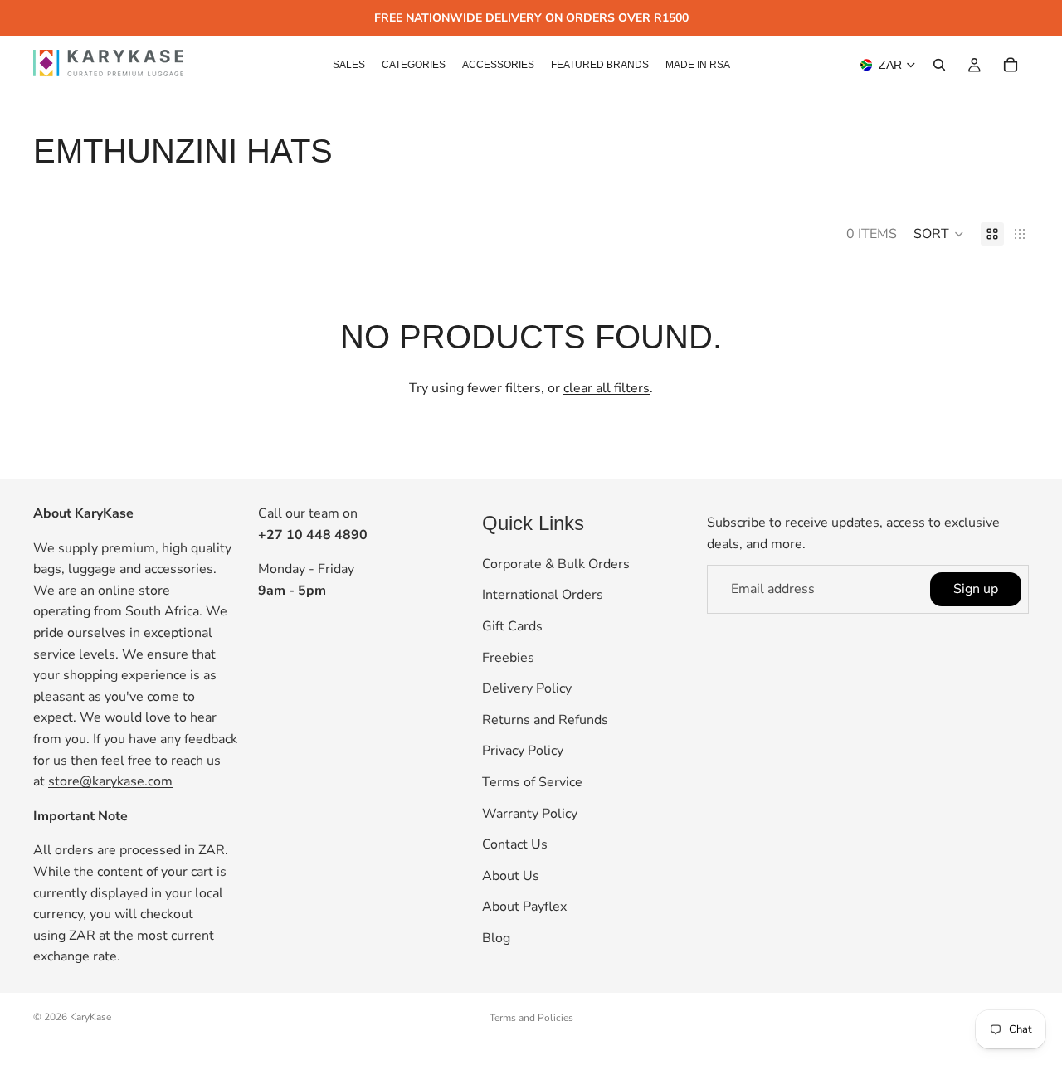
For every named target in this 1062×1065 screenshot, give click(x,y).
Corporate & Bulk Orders (556, 564)
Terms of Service (532, 782)
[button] (938, 234)
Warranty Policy (529, 814)
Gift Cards (512, 626)
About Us (510, 876)
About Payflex (524, 906)
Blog (496, 938)
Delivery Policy (527, 688)
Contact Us (515, 844)
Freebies (508, 658)
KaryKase (90, 1017)
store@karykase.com (110, 781)
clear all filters (606, 388)
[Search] (939, 64)
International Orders (542, 595)
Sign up (975, 589)
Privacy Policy (522, 751)
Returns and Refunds (545, 720)
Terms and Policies (531, 1017)
